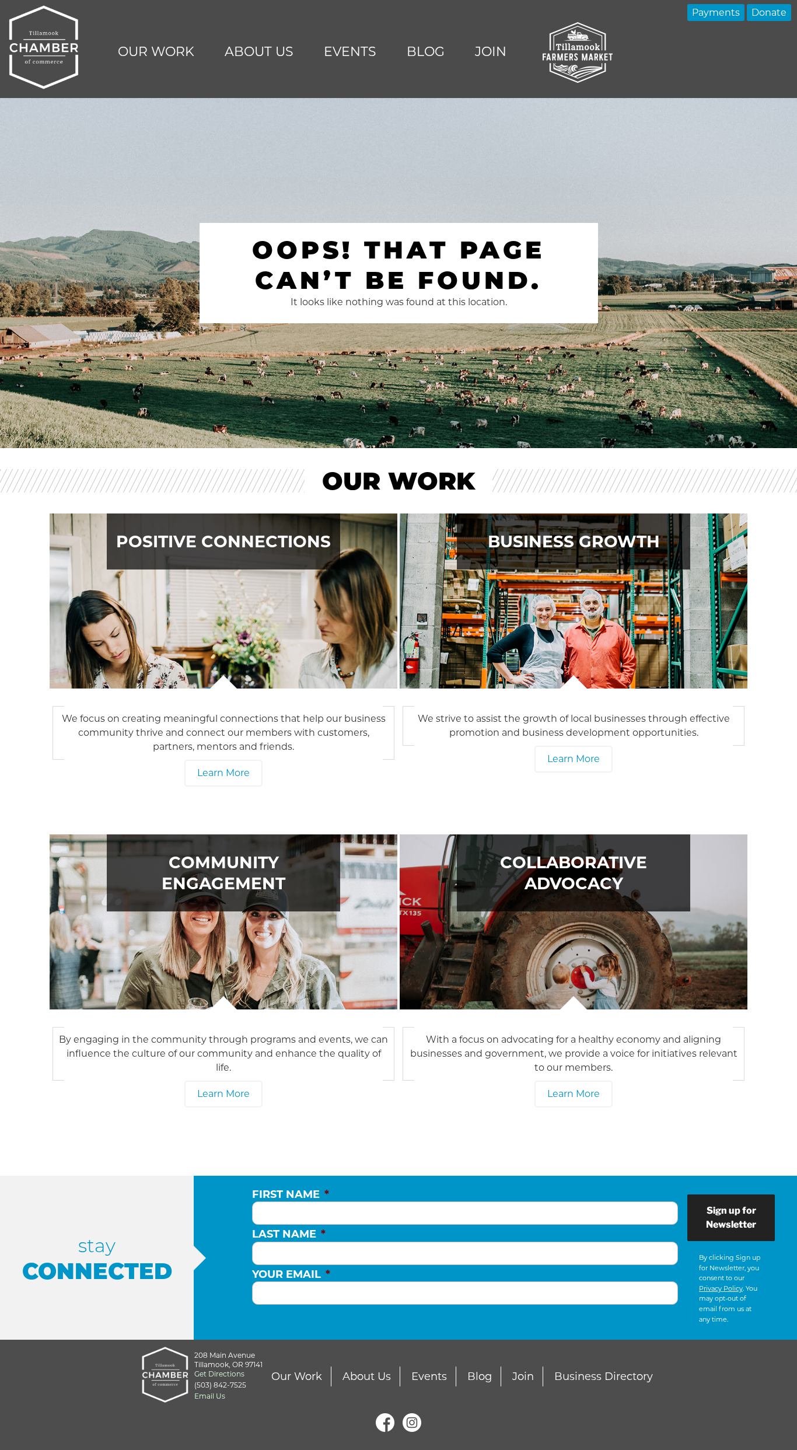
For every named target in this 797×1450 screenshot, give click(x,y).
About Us (259, 52)
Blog (426, 52)
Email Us (209, 1396)
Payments (716, 12)
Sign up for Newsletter (731, 1217)
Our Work (156, 52)
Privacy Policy (721, 1288)
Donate (768, 12)
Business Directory (603, 1376)
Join (490, 52)
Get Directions (219, 1373)
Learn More (223, 772)
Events (350, 52)
